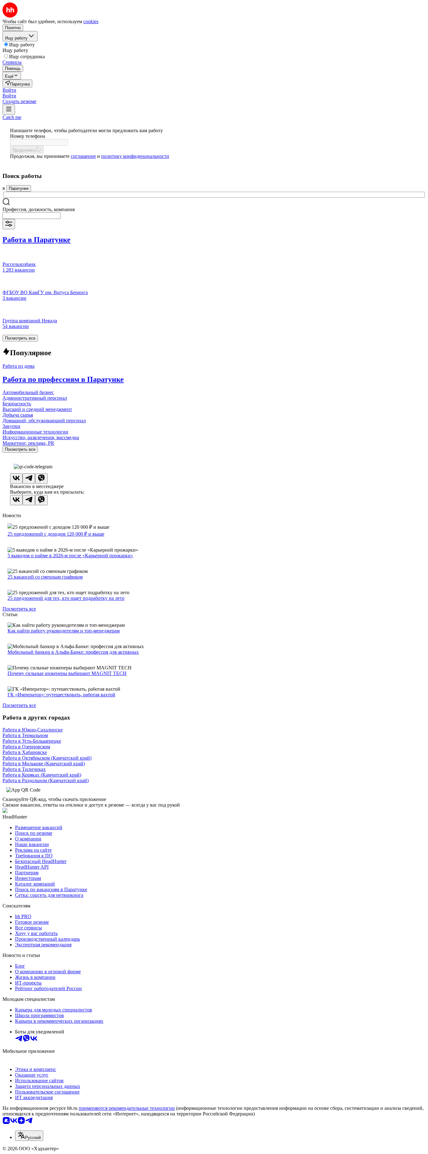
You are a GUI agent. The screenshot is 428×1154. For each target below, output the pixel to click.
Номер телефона (27, 136)
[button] (9, 90)
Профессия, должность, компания (39, 209)
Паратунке (19, 188)
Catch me (12, 117)
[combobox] (31, 215)
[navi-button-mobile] (9, 109)
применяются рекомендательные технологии (127, 1108)
